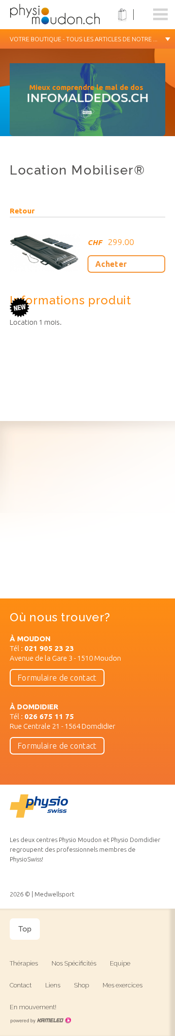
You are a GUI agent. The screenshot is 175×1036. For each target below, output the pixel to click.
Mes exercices (122, 985)
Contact (21, 985)
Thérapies (24, 963)
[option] (87, 104)
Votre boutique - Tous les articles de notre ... (84, 38)
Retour (22, 211)
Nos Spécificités (74, 963)
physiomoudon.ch (70, 14)
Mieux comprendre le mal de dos (86, 87)
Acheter (111, 264)
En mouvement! (33, 1007)
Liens (52, 985)
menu (160, 14)
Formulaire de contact (57, 677)
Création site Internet (40, 1020)
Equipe (120, 963)
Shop (81, 985)
